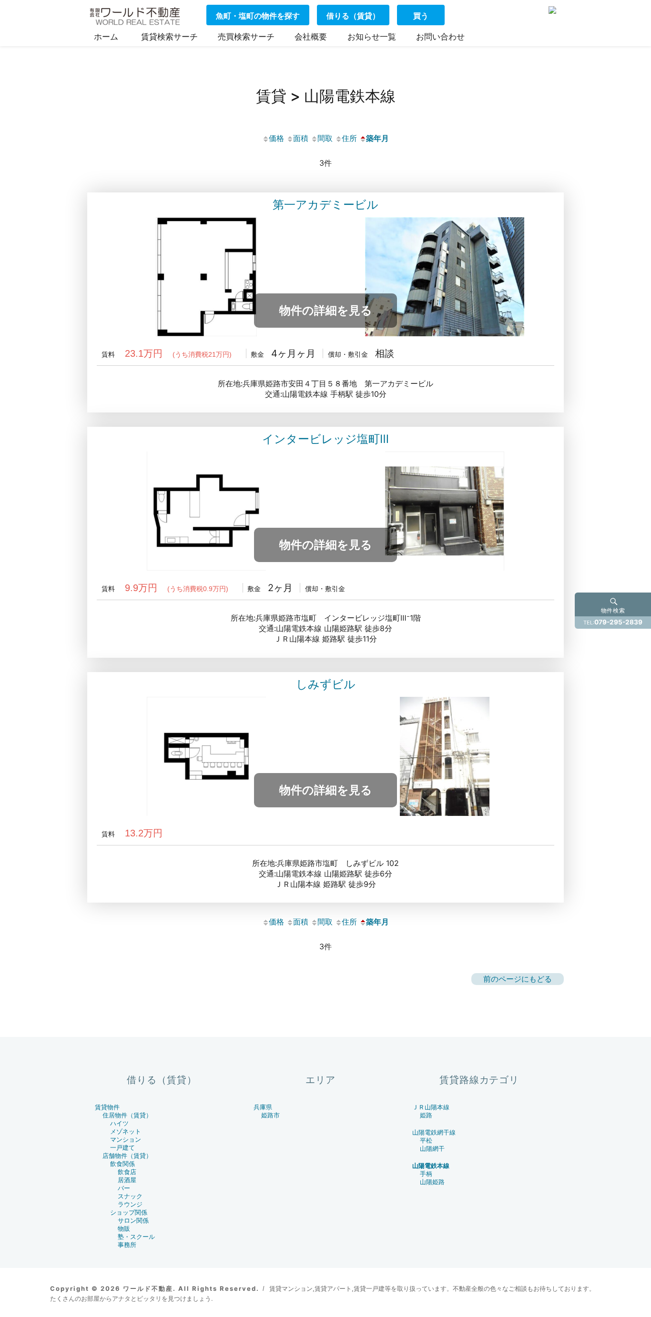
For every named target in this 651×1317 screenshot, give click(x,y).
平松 (426, 1140)
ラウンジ (130, 1204)
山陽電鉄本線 (430, 1165)
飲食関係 (122, 1163)
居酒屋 (127, 1180)
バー (124, 1188)
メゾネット (125, 1131)
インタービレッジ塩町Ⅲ (325, 439)
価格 (276, 138)
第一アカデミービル (325, 204)
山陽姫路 (432, 1182)
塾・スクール (136, 1236)
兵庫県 (263, 1107)
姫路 (426, 1115)
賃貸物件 (107, 1107)
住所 (349, 138)
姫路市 (270, 1115)
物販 (124, 1228)
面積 (300, 138)
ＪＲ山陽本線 (430, 1107)
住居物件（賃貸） (127, 1115)
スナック (130, 1196)
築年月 (377, 138)
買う (420, 15)
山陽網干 (432, 1148)
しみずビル (326, 684)
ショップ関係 (128, 1212)
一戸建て (122, 1147)
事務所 (127, 1244)
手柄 (426, 1173)
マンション (125, 1139)
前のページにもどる (517, 979)
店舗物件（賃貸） (127, 1155)
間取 (325, 138)
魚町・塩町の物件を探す (258, 15)
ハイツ (119, 1123)
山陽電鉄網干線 (434, 1132)
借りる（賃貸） (353, 15)
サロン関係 (133, 1220)
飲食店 (127, 1172)
